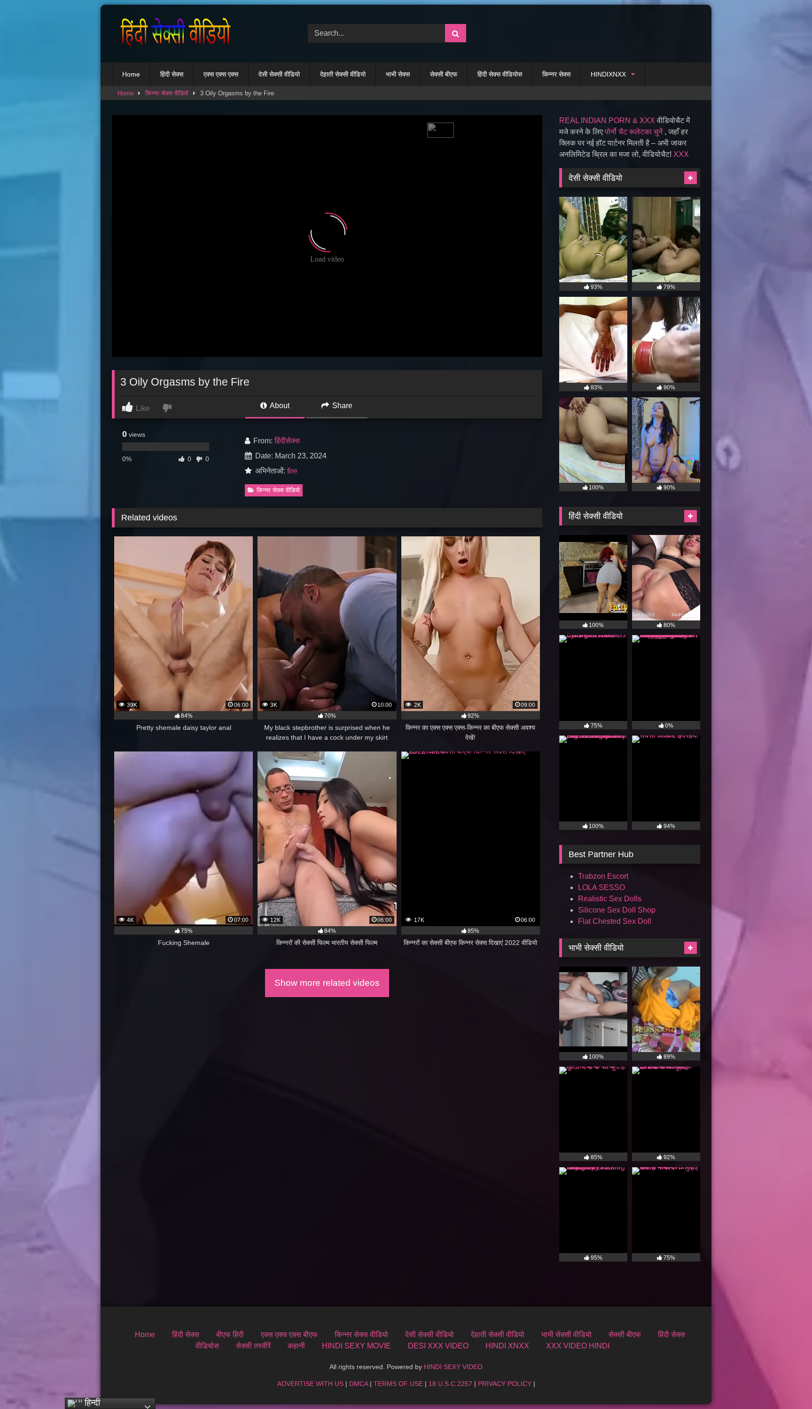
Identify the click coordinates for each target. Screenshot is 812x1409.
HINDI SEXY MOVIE (356, 1346)
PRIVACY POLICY (504, 1383)
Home (131, 74)
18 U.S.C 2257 (450, 1383)
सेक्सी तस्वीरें (253, 1346)
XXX (681, 154)
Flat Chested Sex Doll (614, 921)
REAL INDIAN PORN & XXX (607, 120)
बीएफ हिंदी (230, 1335)
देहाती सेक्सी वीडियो (343, 74)
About (278, 406)
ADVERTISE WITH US (310, 1383)
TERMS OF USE (398, 1383)
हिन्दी (91, 1403)
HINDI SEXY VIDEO (453, 1366)
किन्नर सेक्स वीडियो (166, 93)
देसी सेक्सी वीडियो (279, 74)
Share (341, 406)
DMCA (358, 1383)
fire (292, 471)
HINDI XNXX (507, 1346)
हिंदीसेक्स (287, 441)
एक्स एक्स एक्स (220, 74)
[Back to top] (783, 1381)
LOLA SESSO (601, 887)
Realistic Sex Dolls (609, 899)
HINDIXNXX (608, 74)
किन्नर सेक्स (556, 74)
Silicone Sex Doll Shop (617, 910)
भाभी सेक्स (398, 74)
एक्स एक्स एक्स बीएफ (289, 1335)
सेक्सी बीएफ (443, 74)
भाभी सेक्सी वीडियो (566, 1335)
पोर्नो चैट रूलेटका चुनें (634, 132)
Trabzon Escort (603, 876)
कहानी (296, 1346)
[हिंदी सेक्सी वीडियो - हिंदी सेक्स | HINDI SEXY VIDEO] (173, 33)
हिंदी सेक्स (171, 74)
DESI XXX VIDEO (438, 1346)
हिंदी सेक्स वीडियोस (499, 74)
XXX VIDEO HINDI (577, 1346)
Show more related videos (327, 983)
